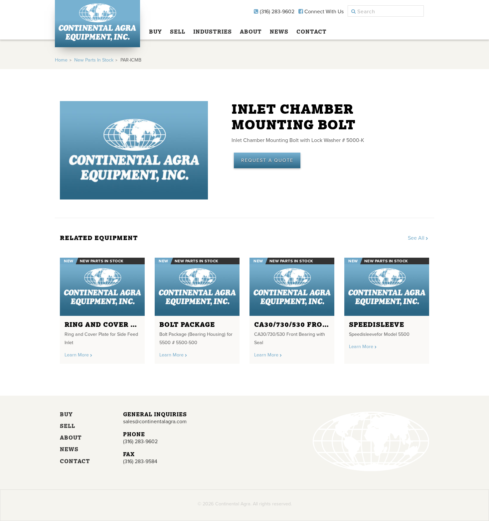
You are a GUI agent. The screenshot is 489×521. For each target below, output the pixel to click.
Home (61, 60)
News (279, 31)
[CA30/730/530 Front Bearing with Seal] (291, 287)
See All (417, 238)
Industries (212, 31)
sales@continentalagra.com (155, 421)
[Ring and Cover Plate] (102, 287)
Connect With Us (323, 11)
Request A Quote (267, 160)
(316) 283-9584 (140, 461)
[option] (102, 308)
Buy (155, 31)
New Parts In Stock (93, 60)
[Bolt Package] (197, 287)
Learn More (77, 355)
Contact (311, 31)
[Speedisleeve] (386, 287)
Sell (177, 31)
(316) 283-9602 (276, 11)
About (251, 31)
